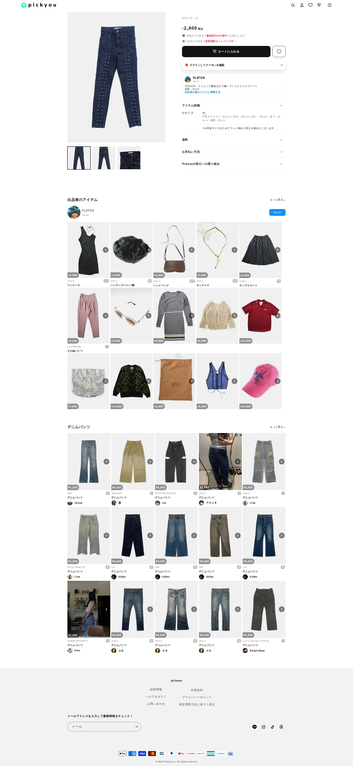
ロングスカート (248, 285)
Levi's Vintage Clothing (256, 640)
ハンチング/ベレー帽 (123, 285)
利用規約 (197, 690)
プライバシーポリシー (197, 697)
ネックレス (203, 285)
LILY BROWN (74, 346)
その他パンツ (75, 350)
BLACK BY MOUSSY (165, 493)
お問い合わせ (156, 704)
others (71, 280)
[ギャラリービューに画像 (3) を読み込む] (129, 158)
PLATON (88, 210)
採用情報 (156, 689)
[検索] (292, 5)
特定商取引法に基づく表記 (197, 704)
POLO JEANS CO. (76, 567)
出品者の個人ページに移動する (203, 91)
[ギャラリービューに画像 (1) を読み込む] (78, 158)
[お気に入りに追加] (279, 51)
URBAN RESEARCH (77, 640)
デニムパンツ (75, 497)
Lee (113, 567)
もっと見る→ (278, 199)
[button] (329, 5)
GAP (69, 493)
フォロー (277, 212)
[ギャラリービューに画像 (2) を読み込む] (104, 158)
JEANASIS (116, 493)
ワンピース (73, 285)
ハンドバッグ (161, 285)
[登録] (136, 726)
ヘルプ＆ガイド (156, 696)
